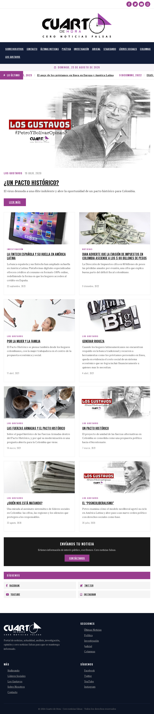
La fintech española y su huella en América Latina (36, 256)
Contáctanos (77, 558)
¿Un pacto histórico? (31, 182)
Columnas (145, 48)
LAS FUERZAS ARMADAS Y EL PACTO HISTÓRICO (36, 428)
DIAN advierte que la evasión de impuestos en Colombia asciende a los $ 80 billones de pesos (114, 256)
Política (66, 48)
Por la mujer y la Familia (23, 341)
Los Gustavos (12, 56)
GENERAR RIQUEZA (93, 341)
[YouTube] (141, 4)
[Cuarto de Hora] (77, 25)
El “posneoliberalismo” (98, 503)
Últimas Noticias (49, 48)
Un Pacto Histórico (95, 428)
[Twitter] (135, 4)
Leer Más (15, 202)
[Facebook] (129, 4)
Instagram (90, 594)
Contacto (32, 48)
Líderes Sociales (128, 48)
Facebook (14, 585)
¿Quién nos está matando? (24, 503)
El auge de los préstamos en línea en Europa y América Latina (65, 75)
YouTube (15, 594)
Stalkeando (109, 48)
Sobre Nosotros (14, 48)
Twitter (89, 585)
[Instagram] (147, 4)
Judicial (96, 48)
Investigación (81, 48)
